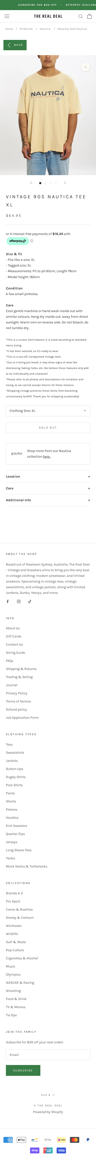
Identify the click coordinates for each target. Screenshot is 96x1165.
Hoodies (12, 818)
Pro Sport (13, 901)
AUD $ (45, 1095)
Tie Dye (11, 1015)
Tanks (10, 858)
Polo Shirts (14, 785)
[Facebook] (7, 601)
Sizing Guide (15, 652)
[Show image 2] (45, 183)
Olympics (13, 974)
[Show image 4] (56, 183)
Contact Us (14, 644)
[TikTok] (30, 601)
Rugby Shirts (16, 777)
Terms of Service (18, 701)
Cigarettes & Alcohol (22, 958)
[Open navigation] (6, 16)
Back (18, 44)
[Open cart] (89, 16)
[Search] (81, 16)
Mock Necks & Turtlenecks (26, 866)
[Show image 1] (40, 183)
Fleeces (11, 809)
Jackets (12, 761)
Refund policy (16, 709)
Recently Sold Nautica (72, 29)
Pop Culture (15, 950)
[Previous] (31, 183)
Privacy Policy (16, 693)
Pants (10, 793)
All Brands (26, 29)
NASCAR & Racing (20, 983)
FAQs (9, 661)
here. (46, 456)
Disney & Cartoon (19, 917)
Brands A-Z (14, 893)
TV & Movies (15, 1007)
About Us (13, 628)
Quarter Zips (15, 834)
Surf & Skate (16, 942)
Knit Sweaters (16, 826)
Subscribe (23, 1070)
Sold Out (48, 427)
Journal (11, 685)
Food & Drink (16, 999)
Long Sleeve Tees (19, 850)
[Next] (65, 183)
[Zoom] (85, 67)
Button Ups (14, 769)
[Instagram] (18, 601)
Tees (9, 744)
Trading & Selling (19, 677)
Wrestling (13, 991)
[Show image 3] (50, 183)
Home (9, 29)
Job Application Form (22, 718)
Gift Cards (13, 636)
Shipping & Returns (21, 669)
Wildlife (12, 934)
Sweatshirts (15, 752)
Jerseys (11, 842)
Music (10, 966)
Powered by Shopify (48, 1112)
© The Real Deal (48, 1105)
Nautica (45, 29)
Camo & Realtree (19, 909)
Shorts (11, 801)
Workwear (14, 926)
